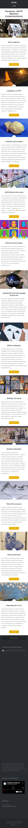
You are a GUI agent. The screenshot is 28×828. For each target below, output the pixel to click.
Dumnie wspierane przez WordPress (13, 821)
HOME (14, 2)
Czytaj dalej (14, 64)
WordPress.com (14, 824)
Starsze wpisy (14, 638)
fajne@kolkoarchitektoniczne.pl (9, 806)
